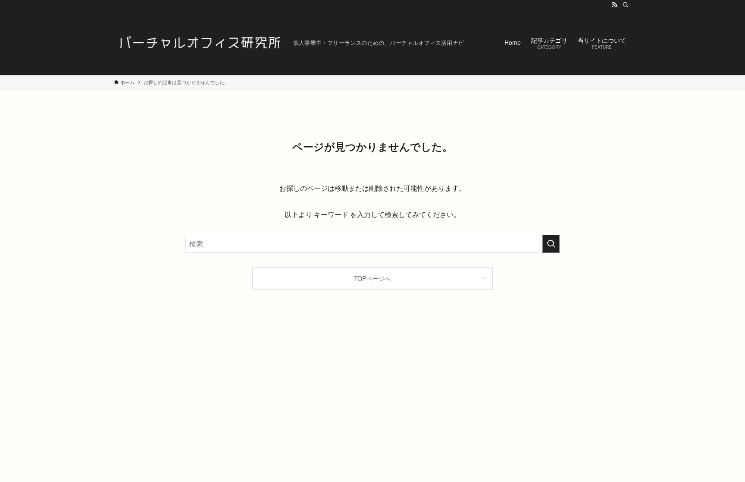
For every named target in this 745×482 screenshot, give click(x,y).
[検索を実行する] (551, 244)
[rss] (614, 4)
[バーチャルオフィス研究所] (200, 42)
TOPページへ (372, 278)
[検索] (625, 4)
